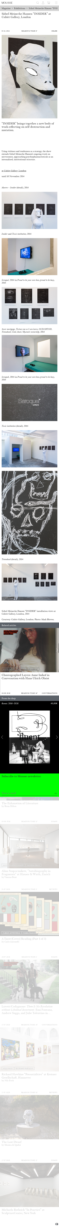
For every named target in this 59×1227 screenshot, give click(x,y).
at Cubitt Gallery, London (14, 170)
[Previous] (2, 650)
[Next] (57, 650)
